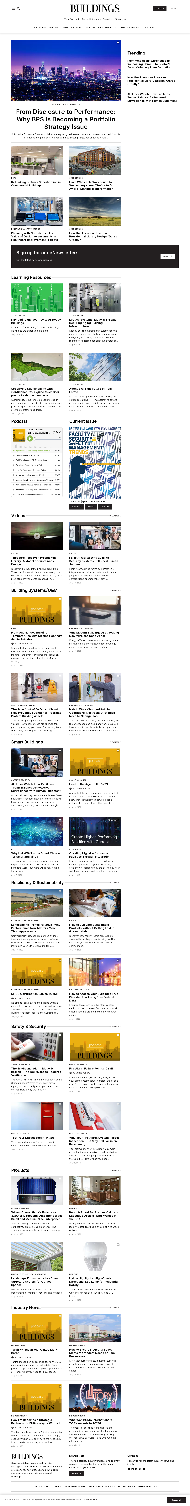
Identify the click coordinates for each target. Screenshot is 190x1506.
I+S (155, 1486)
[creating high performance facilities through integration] (95, 831)
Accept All (176, 1500)
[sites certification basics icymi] (37, 972)
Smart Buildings (72, 27)
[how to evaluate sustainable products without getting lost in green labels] (95, 903)
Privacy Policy (90, 1499)
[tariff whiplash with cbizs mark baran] (37, 1328)
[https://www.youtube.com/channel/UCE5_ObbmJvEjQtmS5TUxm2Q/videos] (143, 1468)
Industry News (19, 1345)
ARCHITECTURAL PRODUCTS (102, 1486)
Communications (20, 1208)
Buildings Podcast (24, 644)
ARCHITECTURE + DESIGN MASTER (70, 1486)
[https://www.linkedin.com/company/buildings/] (132, 1468)
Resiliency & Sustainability (101, 27)
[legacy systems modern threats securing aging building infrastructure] (95, 297)
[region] (95, 1500)
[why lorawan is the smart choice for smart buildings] (37, 831)
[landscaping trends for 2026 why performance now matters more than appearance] (37, 903)
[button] (13, 9)
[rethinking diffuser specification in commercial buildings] (37, 160)
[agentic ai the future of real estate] (95, 367)
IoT (13, 849)
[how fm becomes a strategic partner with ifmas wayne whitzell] (37, 1398)
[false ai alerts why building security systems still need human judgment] (95, 536)
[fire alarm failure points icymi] (95, 1046)
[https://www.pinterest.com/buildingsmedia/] (136, 1468)
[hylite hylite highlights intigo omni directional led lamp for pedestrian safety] (95, 1256)
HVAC (13, 178)
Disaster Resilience (79, 990)
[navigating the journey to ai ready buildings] (37, 297)
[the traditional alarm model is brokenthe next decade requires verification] (37, 1046)
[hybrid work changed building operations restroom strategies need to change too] (95, 687)
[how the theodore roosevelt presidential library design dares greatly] (95, 211)
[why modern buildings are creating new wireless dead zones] (95, 610)
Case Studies (76, 178)
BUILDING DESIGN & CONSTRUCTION (134, 1486)
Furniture (74, 1208)
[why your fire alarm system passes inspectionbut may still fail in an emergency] (95, 1116)
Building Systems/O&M (46, 27)
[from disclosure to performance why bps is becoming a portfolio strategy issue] (66, 70)
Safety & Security (131, 27)
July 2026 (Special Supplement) (87, 501)
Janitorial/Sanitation (23, 705)
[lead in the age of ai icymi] (95, 762)
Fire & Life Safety (78, 1064)
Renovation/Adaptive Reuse (25, 229)
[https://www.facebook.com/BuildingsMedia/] (128, 1468)
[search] (19, 9)
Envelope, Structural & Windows (28, 1274)
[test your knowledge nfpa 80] (37, 1116)
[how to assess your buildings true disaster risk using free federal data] (95, 972)
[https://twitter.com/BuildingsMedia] (140, 1468)
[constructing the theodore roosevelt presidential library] (37, 536)
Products (150, 27)
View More (115, 516)
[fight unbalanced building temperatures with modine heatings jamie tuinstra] (37, 610)
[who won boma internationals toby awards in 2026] (95, 1398)
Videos (14, 554)
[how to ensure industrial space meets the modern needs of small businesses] (95, 1328)
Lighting (73, 1274)
